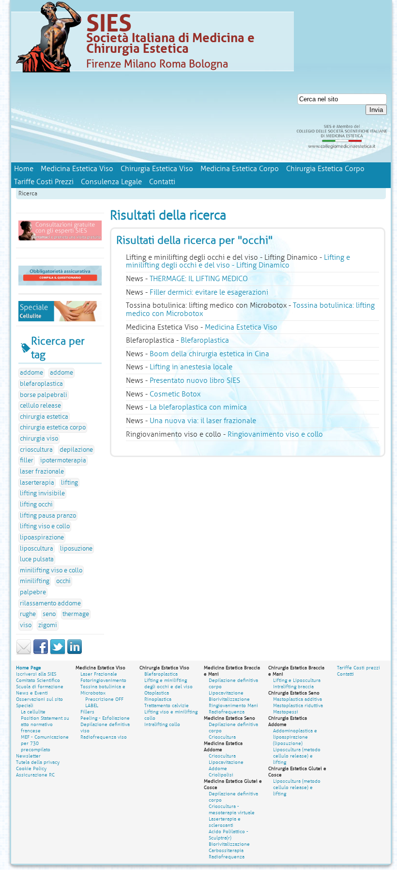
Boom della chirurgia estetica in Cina (209, 354)
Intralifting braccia (293, 686)
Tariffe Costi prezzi (358, 667)
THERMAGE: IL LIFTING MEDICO (199, 279)
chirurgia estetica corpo (53, 427)
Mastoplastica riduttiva (298, 705)
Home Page (28, 667)
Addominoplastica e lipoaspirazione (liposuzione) (295, 737)
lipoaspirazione (42, 537)
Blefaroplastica (205, 340)
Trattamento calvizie (166, 705)
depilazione (76, 450)
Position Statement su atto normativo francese (45, 724)
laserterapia (37, 483)
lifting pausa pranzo (48, 516)
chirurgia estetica (44, 417)
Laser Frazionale (98, 674)
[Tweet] (57, 653)
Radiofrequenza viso (103, 737)
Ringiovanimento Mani (233, 705)
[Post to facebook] (40, 653)
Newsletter (28, 756)
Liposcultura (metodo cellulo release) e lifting (297, 755)
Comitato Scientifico (38, 680)
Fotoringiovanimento (103, 680)
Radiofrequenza (226, 712)
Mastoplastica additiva (297, 699)
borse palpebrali (43, 395)
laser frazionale (42, 471)
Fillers (87, 712)
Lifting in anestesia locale (191, 367)
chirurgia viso (39, 439)
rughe (28, 614)
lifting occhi (36, 504)
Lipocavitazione (226, 693)
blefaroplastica (41, 384)
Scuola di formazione (39, 686)
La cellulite (33, 712)
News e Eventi (32, 693)
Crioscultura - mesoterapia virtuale (232, 809)
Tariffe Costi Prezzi (44, 182)
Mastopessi (285, 712)
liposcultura (36, 549)
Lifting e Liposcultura (297, 680)
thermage (75, 614)
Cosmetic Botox (175, 394)
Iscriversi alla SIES (36, 674)
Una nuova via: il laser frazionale (203, 421)
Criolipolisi (221, 775)
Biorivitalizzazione (229, 699)
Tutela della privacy (38, 762)
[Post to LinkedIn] (74, 653)
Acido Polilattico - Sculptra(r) (228, 834)
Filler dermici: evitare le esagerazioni (209, 292)
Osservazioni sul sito (39, 699)
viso (25, 625)
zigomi (47, 625)
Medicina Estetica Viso (77, 169)
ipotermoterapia (63, 460)
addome (31, 373)
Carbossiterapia (226, 850)
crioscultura (36, 450)
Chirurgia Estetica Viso (157, 169)
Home (23, 169)
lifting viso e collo (45, 526)
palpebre (33, 592)
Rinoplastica (157, 699)
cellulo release (40, 406)
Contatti (162, 182)
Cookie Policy (31, 768)
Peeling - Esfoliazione (105, 718)
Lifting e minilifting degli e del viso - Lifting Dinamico (238, 261)
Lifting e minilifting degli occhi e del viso (168, 683)
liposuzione (76, 549)
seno (49, 614)
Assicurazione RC (35, 775)
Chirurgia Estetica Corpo (325, 169)
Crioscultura (222, 737)
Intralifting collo (162, 724)
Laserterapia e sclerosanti (225, 822)
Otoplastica (156, 693)
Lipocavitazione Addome (226, 765)
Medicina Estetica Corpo (239, 169)
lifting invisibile (42, 493)
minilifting (34, 581)
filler (26, 460)
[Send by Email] (23, 653)
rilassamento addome (50, 603)
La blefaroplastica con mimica (198, 407)
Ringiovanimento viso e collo (275, 434)
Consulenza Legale (111, 182)
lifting (69, 483)
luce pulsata (37, 559)
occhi (63, 581)
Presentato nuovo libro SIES (195, 380)
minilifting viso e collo (51, 570)
